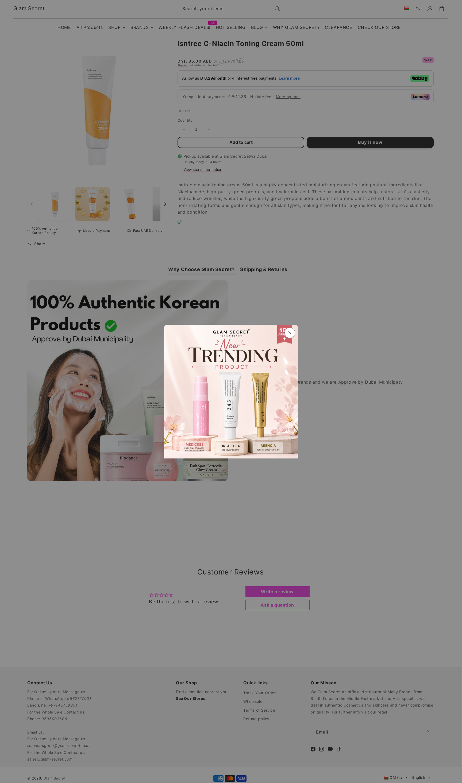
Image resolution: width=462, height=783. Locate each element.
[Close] (289, 332)
